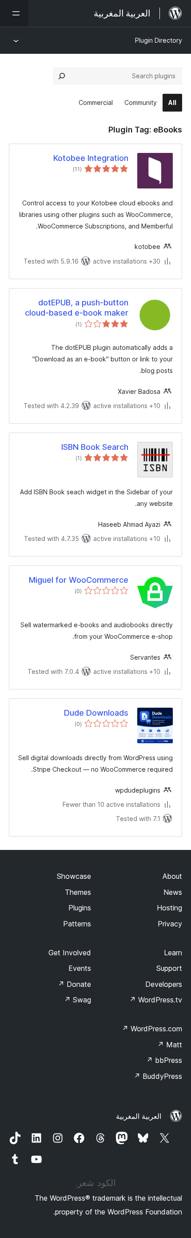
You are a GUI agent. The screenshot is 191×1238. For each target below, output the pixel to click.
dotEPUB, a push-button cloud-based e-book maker (76, 307)
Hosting (169, 907)
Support (169, 968)
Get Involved (69, 952)
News (172, 892)
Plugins (79, 907)
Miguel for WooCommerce (78, 580)
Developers (163, 984)
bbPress (164, 1060)
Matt (169, 1044)
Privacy (170, 923)
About (172, 876)
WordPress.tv (155, 999)
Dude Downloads (96, 712)
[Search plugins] (62, 76)
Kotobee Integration (90, 158)
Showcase (74, 876)
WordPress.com (152, 1028)
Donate (74, 984)
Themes (78, 892)
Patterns (77, 923)
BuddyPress (158, 1076)
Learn (173, 952)
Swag (77, 999)
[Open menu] (14, 13)
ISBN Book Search (94, 447)
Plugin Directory (158, 40)
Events (79, 968)
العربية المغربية (138, 1116)
